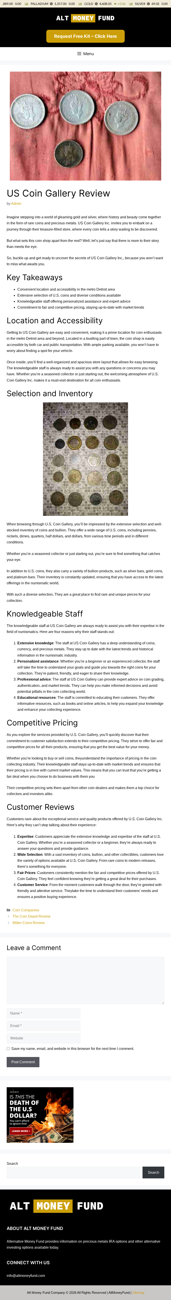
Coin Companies (25, 910)
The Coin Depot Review (31, 916)
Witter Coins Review (28, 923)
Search (12, 1163)
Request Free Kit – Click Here (85, 36)
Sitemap (138, 1292)
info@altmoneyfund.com (26, 1276)
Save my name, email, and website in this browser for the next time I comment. (72, 1049)
